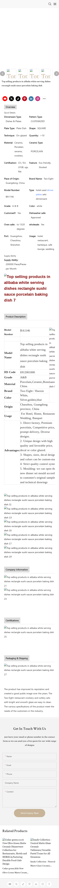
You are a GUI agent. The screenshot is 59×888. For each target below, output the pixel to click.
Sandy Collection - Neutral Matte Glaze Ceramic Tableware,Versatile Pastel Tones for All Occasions (42, 864)
